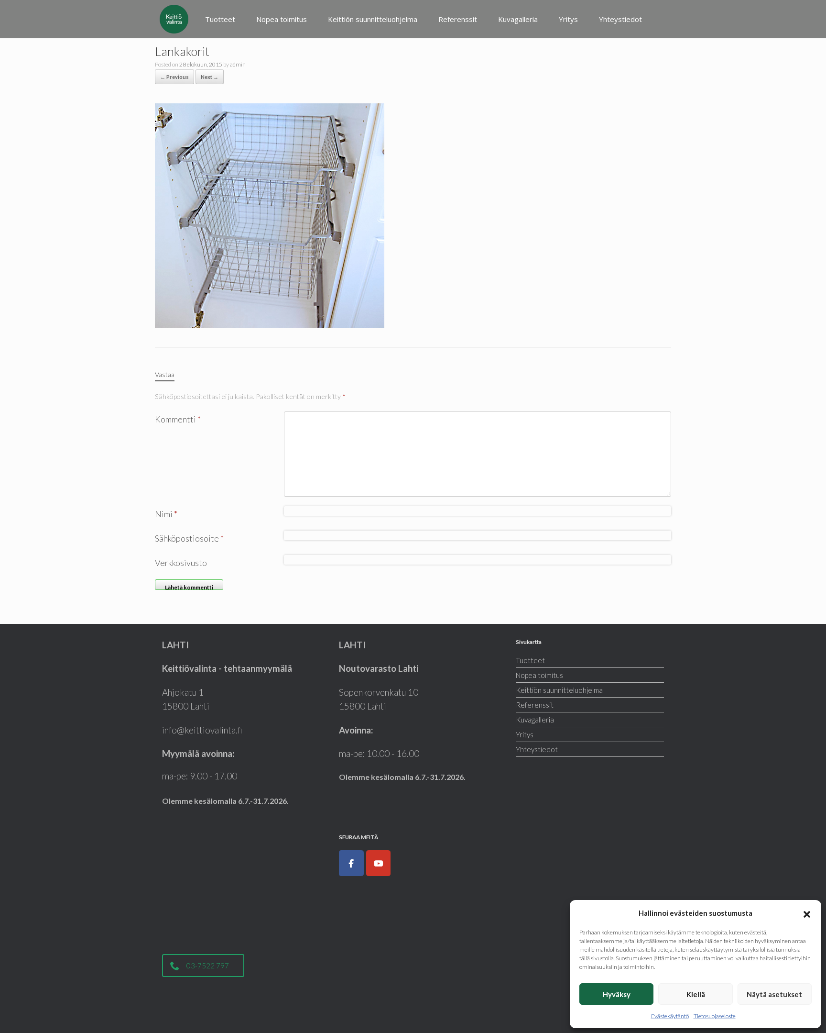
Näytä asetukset (774, 994)
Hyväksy (616, 994)
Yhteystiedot (620, 19)
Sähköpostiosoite (189, 538)
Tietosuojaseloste (715, 1016)
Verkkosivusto (181, 562)
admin (238, 64)
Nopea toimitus (281, 19)
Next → (209, 77)
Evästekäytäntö (670, 1016)
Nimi (166, 514)
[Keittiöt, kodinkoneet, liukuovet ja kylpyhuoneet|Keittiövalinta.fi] (174, 19)
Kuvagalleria (518, 19)
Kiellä (695, 994)
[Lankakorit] (269, 215)
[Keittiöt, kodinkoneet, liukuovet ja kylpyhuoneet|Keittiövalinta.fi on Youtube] (378, 863)
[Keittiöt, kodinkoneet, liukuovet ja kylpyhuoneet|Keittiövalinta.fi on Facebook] (351, 863)
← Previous (174, 77)
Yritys (568, 19)
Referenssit (457, 19)
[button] (807, 913)
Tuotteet (220, 19)
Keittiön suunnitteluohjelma (372, 19)
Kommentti (178, 419)
